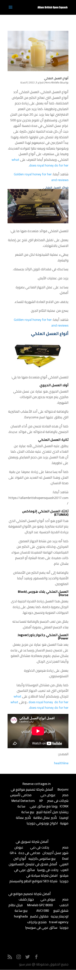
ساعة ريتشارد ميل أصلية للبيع (42, 809)
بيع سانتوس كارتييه (42, 859)
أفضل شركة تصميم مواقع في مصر (39, 792)
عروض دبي (48, 795)
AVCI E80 (42, 910)
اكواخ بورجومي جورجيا (42, 823)
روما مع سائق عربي (44, 806)
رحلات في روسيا (47, 870)
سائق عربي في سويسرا (41, 927)
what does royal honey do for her (40, 162)
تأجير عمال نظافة (45, 818)
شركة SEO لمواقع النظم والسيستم (33, 881)
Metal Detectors (23, 801)
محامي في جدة (29, 853)
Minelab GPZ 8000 (40, 905)
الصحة (23, 82)
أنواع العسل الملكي (56, 78)
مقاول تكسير (39, 916)
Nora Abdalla (52, 82)
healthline (61, 763)
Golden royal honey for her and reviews (41, 177)
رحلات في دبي (39, 847)
